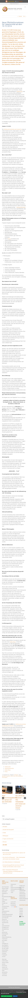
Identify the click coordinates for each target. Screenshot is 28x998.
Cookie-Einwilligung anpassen (22, 923)
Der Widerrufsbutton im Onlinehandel (11, 862)
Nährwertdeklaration (19, 776)
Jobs (12, 892)
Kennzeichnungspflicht (6, 776)
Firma (9, 238)
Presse (21, 908)
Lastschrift (13, 902)
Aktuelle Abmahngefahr (8, 829)
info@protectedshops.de (14, 3)
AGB (12, 886)
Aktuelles (5, 826)
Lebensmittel (13, 776)
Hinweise (20, 1)
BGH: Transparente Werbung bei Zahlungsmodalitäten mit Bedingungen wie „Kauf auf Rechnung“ (13, 871)
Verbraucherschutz (20, 207)
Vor (24, 16)
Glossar (5, 841)
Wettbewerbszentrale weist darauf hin (13, 129)
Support (12, 890)
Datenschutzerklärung (16, 887)
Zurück (20, 16)
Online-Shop (13, 642)
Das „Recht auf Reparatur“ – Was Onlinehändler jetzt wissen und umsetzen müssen (20, 802)
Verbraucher (19, 91)
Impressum (13, 884)
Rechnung (13, 903)
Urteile (4, 832)
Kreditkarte (13, 905)
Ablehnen (15, 996)
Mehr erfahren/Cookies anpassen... (17, 993)
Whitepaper (16, 774)
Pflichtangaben (4, 777)
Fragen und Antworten (8, 838)
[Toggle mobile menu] (25, 7)
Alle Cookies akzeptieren (6, 996)
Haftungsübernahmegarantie (17, 889)
